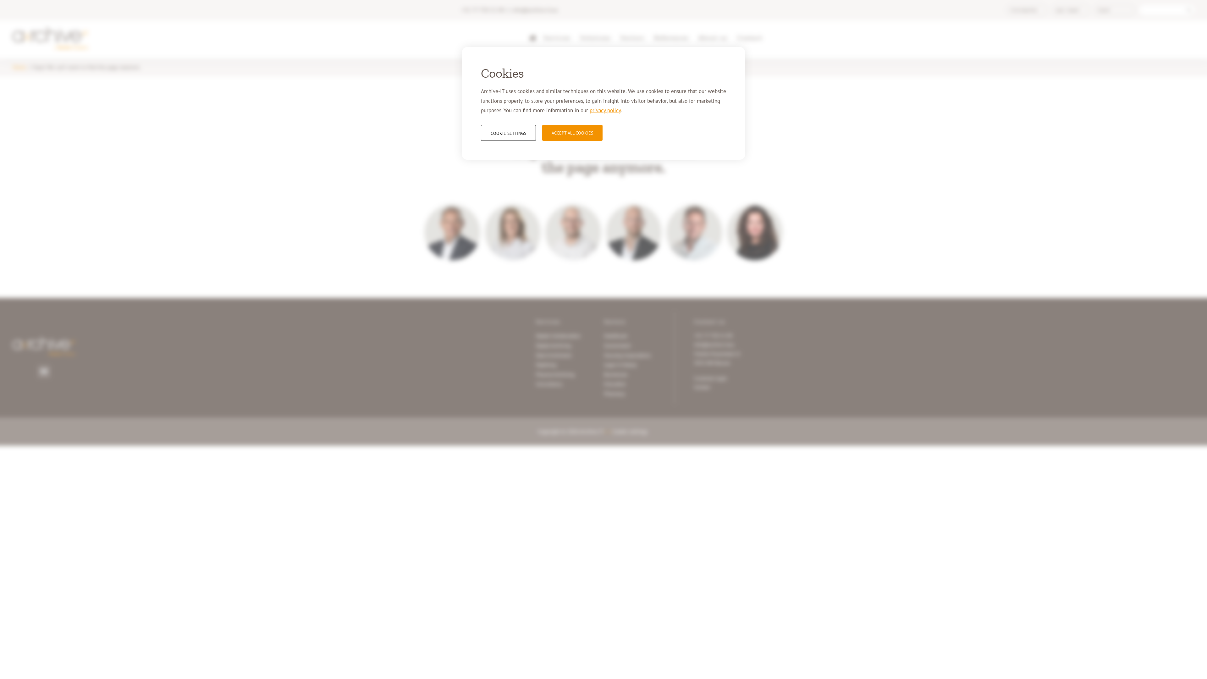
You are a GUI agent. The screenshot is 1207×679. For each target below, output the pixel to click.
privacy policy (605, 110)
